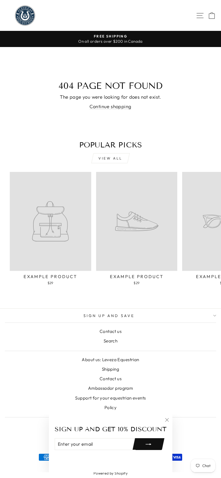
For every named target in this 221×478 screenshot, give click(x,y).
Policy (110, 407)
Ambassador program (110, 388)
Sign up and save (109, 315)
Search (110, 341)
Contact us (110, 331)
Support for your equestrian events (110, 398)
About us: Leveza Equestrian (110, 359)
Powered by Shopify (110, 473)
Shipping (110, 369)
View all (110, 158)
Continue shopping (110, 106)
